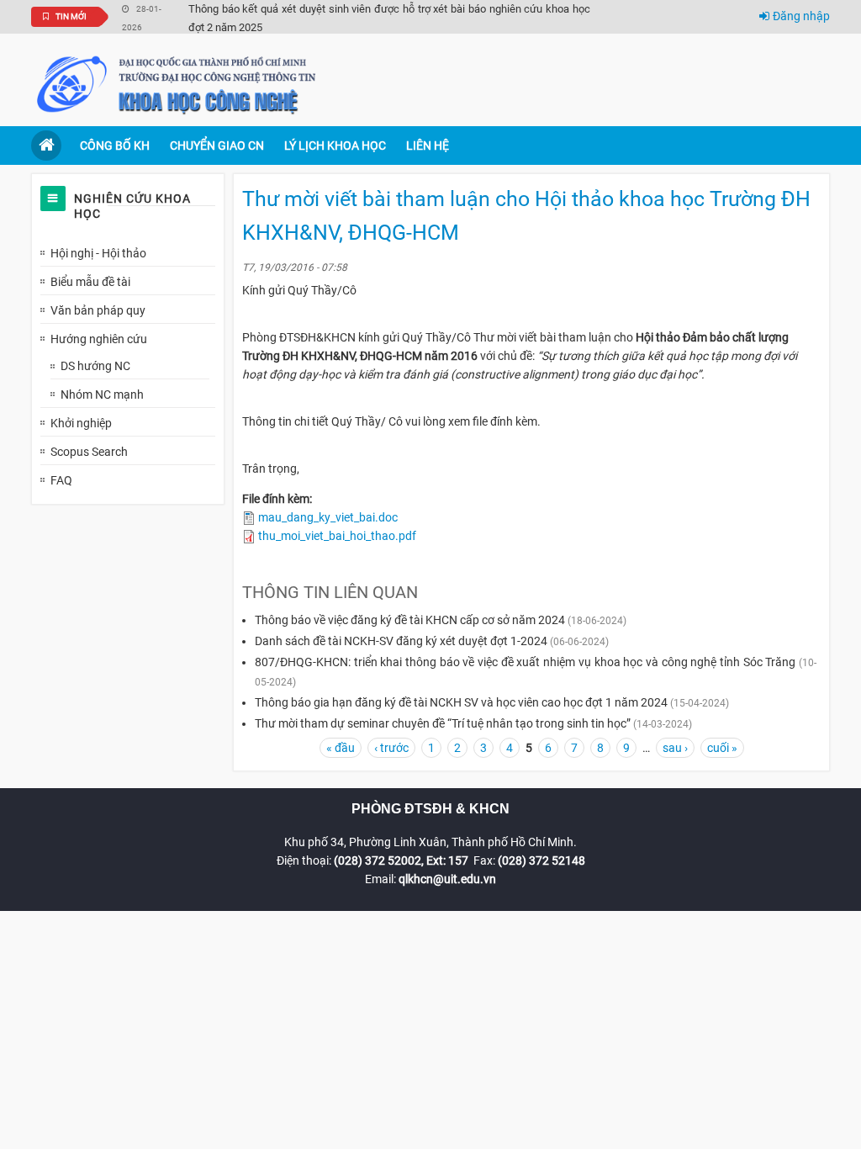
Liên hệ (427, 145)
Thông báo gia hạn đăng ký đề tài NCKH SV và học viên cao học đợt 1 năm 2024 (461, 702)
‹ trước (391, 748)
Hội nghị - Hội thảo (98, 253)
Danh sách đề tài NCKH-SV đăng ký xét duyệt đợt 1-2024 (401, 641)
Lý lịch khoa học (335, 145)
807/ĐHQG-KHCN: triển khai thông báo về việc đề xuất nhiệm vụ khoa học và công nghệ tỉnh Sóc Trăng (525, 662)
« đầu (340, 748)
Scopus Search (89, 451)
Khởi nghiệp (81, 423)
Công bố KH (115, 145)
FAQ (61, 480)
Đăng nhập (801, 16)
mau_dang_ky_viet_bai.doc (328, 517)
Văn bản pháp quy (97, 310)
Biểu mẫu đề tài (90, 282)
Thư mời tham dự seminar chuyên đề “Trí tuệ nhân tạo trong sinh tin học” (443, 723)
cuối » (722, 748)
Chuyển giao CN (217, 145)
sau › (675, 748)
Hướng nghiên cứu (98, 339)
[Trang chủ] (178, 83)
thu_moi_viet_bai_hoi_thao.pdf (337, 536)
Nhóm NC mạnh (102, 394)
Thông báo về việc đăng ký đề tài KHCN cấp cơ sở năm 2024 (410, 620)
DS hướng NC (95, 366)
